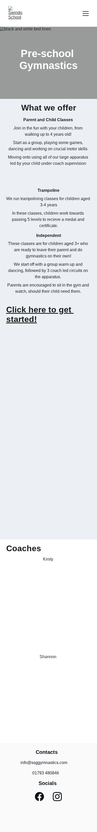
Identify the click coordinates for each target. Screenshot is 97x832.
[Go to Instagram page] (57, 796)
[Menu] (86, 13)
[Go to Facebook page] (39, 796)
